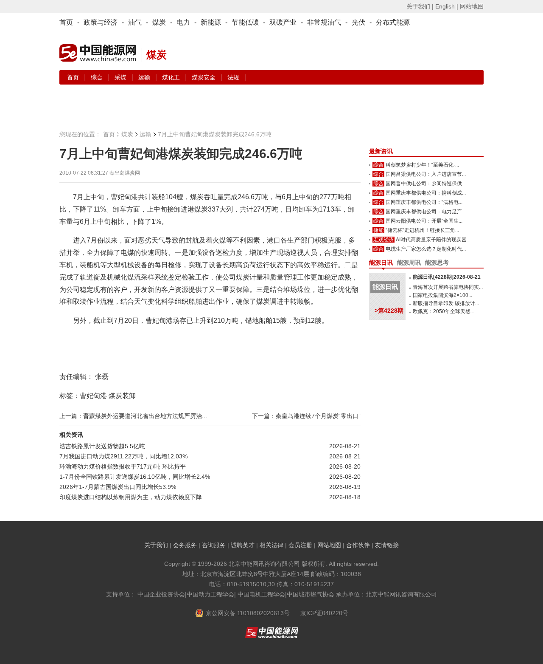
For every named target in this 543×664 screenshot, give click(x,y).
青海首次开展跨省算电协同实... (448, 287)
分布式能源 (393, 22)
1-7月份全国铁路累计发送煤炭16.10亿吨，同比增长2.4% (134, 476)
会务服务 (185, 545)
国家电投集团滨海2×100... (442, 295)
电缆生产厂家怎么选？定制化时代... (426, 249)
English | (446, 6)
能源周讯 (409, 262)
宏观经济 (383, 240)
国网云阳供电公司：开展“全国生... (424, 221)
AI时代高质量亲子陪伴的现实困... (433, 240)
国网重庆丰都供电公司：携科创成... (426, 193)
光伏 (358, 22)
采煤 (121, 77)
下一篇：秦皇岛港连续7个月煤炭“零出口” (306, 416)
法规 (233, 77)
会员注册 (300, 545)
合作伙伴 (358, 545)
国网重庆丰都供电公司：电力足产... (426, 212)
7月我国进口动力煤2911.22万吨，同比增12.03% (123, 456)
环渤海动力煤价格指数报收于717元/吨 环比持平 (122, 466)
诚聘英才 (243, 545)
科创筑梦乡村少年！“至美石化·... (422, 165)
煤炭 (159, 22)
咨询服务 (214, 545)
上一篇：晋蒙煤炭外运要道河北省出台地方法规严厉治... (133, 416)
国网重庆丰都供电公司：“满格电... (424, 202)
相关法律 (271, 545)
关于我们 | (420, 6)
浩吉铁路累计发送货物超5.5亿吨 (102, 446)
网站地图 (472, 6)
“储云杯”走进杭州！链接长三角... (422, 230)
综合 (97, 77)
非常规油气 (324, 22)
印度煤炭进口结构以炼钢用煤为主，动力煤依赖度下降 (130, 497)
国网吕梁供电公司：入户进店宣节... (426, 174)
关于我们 (156, 545)
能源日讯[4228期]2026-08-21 (447, 277)
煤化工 (172, 77)
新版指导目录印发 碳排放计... (446, 303)
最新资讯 (381, 151)
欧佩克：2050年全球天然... (443, 311)
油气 (135, 22)
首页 (66, 22)
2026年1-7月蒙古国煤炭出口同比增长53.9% (117, 486)
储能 (378, 230)
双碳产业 (283, 22)
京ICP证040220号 (324, 613)
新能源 (211, 22)
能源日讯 (381, 262)
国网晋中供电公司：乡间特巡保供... (426, 183)
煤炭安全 (204, 77)
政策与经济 (101, 22)
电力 (183, 22)
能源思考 (437, 262)
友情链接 (387, 545)
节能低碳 (245, 22)
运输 (145, 77)
